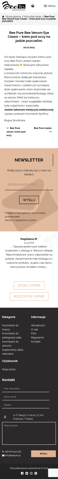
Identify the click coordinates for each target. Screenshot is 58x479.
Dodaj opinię (29, 285)
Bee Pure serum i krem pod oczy (15, 132)
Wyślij (29, 200)
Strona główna (13, 16)
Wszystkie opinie (32, 16)
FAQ (33, 333)
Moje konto (9, 369)
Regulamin (37, 337)
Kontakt (35, 341)
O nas (34, 329)
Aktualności (38, 325)
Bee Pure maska (43, 128)
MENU (51, 5)
